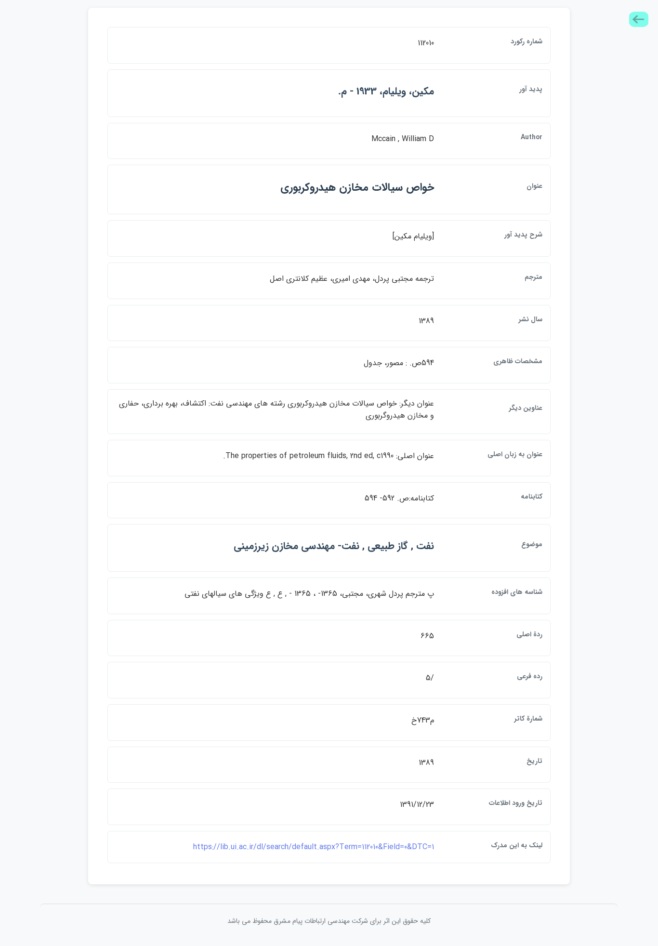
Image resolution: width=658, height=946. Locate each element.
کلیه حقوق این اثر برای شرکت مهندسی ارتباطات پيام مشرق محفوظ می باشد (329, 921)
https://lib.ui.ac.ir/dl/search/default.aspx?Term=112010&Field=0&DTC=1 (313, 847)
